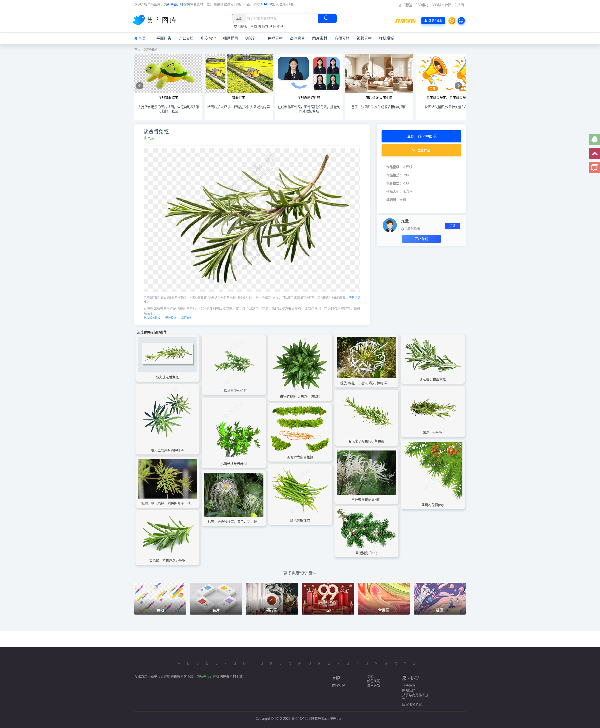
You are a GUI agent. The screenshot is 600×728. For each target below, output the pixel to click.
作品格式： (394, 175)
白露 (254, 26)
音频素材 (341, 38)
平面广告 (163, 38)
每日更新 (373, 685)
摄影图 (272, 610)
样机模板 (386, 38)
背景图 (383, 610)
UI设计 (250, 38)
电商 (328, 610)
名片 (216, 610)
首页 (141, 38)
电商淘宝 (208, 38)
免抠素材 (275, 38)
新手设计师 (175, 4)
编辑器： (392, 200)
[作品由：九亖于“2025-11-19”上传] (390, 225)
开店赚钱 (421, 239)
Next (458, 86)
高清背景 (297, 38)
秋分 (272, 26)
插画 (439, 610)
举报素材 (186, 318)
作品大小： (394, 191)
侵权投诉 (170, 318)
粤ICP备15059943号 (306, 718)
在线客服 (338, 685)
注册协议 (408, 685)
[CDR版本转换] (461, 20)
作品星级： (394, 167)
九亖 (151, 138)
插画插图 (230, 38)
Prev (139, 86)
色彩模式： (394, 183)
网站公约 (408, 690)
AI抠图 (459, 5)
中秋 (280, 26)
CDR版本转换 (441, 5)
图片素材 (319, 38)
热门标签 (405, 5)
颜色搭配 (373, 681)
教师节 (263, 26)
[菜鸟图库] (156, 20)
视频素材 (364, 38)
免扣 (160, 610)
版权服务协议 (152, 318)
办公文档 (186, 38)
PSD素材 (422, 5)
